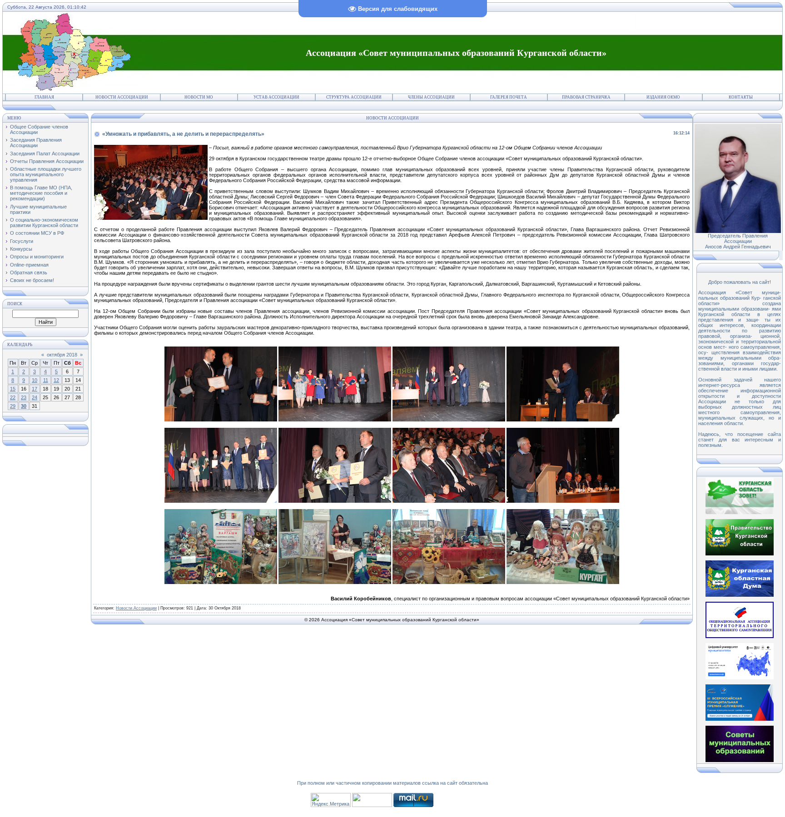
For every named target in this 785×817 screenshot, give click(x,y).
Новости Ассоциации (121, 97)
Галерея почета (508, 97)
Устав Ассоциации (276, 97)
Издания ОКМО (663, 97)
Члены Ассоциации (431, 97)
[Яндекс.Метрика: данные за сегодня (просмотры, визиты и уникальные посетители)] (331, 800)
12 (56, 380)
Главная (44, 97)
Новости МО (198, 97)
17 (34, 388)
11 (45, 380)
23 (23, 397)
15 (12, 388)
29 (12, 406)
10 (34, 380)
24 (34, 397)
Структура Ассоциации (354, 97)
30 (23, 406)
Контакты (741, 97)
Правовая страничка (586, 97)
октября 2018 (62, 354)
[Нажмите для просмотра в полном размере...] (220, 419)
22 (12, 397)
